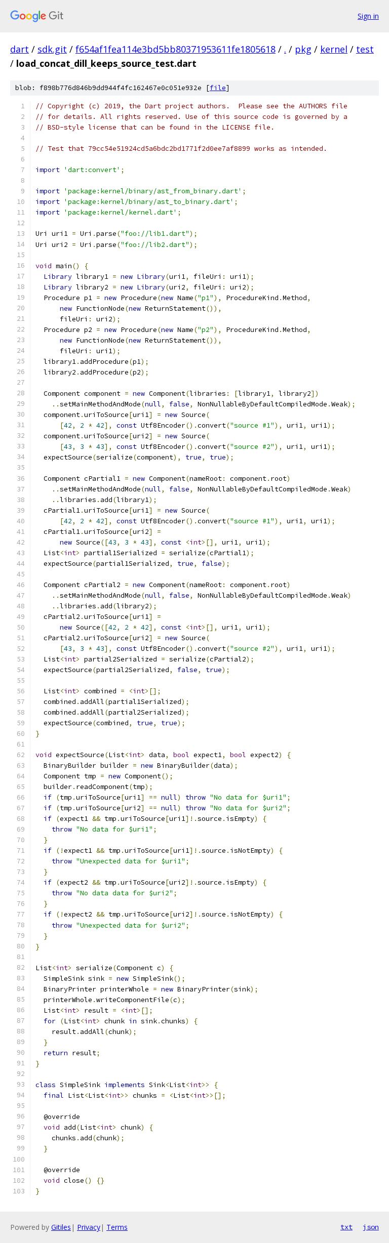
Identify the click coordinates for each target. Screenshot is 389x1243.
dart (19, 49)
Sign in (368, 16)
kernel (333, 49)
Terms (117, 1227)
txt (346, 1226)
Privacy (88, 1227)
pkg (303, 49)
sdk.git (52, 49)
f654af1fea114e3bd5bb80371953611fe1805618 (175, 49)
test (365, 49)
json (371, 1226)
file (218, 88)
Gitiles (61, 1227)
